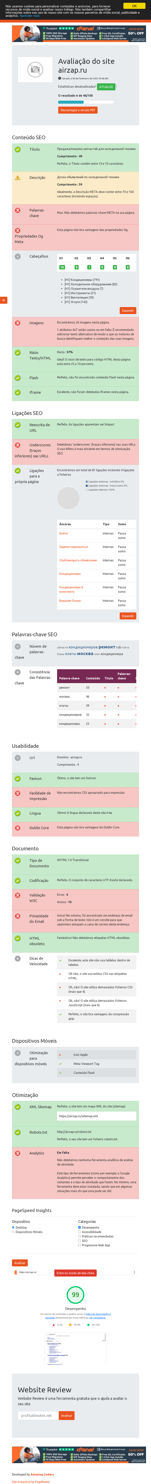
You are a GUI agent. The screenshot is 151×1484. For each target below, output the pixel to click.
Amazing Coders (42, 1474)
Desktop (21, 1227)
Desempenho (90, 1227)
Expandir (128, 310)
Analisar (19, 1263)
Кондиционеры (70, 573)
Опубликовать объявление (78, 560)
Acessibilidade (91, 1232)
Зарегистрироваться (73, 546)
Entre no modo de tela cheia (75, 1273)
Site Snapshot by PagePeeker (31, 1481)
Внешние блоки (70, 600)
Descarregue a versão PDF (78, 110)
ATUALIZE (106, 87)
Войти (63, 533)
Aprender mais (30, 15)
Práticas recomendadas (98, 1236)
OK (134, 6)
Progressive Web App (96, 1245)
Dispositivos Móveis (29, 1232)
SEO (84, 1240)
